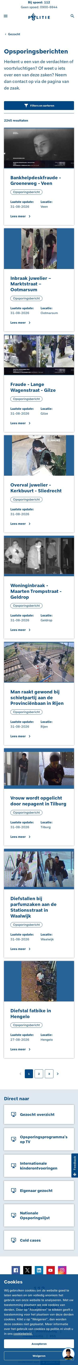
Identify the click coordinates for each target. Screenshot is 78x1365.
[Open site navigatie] (5, 17)
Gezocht (14, 34)
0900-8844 (48, 7)
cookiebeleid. (23, 1334)
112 (47, 2)
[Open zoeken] (72, 17)
